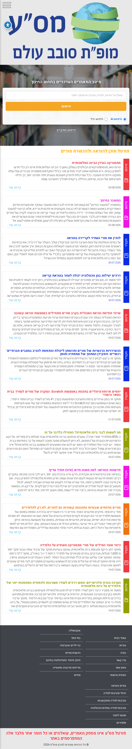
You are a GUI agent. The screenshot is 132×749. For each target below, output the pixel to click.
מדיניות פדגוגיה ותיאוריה (66, 668)
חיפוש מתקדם (66, 130)
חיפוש (66, 106)
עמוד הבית (120, 638)
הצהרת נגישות (118, 675)
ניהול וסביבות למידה (114, 693)
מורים (77, 675)
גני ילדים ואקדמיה (70, 645)
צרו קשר (121, 660)
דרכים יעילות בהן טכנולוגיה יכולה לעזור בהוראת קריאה (81, 275)
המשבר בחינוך (110, 200)
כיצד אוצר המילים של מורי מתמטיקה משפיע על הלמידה (80, 545)
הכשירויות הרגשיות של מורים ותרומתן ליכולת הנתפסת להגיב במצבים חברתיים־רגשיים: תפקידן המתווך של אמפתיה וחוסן (63, 352)
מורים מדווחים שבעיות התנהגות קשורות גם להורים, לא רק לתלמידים (71, 507)
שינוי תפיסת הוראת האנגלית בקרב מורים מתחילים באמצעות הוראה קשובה (67, 313)
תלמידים (121, 723)
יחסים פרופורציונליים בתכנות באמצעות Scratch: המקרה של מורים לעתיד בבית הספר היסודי (64, 393)
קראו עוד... (13, 187)
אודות (122, 645)
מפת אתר (121, 668)
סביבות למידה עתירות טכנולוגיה (108, 708)
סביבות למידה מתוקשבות (112, 701)
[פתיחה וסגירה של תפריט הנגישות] (8, 25)
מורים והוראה (118, 686)
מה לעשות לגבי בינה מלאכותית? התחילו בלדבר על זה (82, 432)
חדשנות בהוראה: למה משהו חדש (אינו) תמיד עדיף (85, 470)
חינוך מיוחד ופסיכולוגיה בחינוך (63, 660)
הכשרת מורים (72, 653)
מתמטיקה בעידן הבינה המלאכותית (96, 162)
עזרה (123, 653)
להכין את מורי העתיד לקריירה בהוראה (94, 238)
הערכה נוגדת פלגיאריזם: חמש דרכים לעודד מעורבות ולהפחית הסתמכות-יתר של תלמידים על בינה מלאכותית (63, 584)
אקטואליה (74, 631)
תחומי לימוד (119, 715)
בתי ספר (75, 638)
